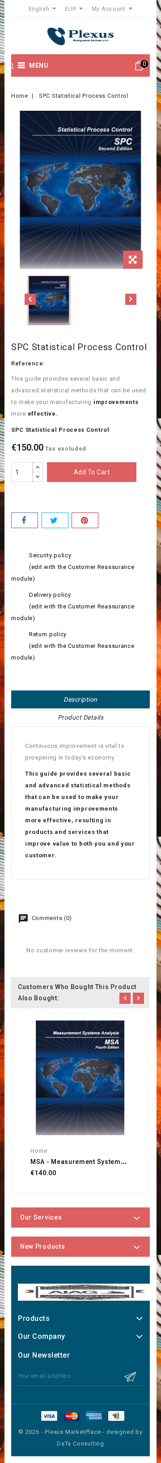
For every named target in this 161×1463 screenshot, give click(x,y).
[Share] (25, 520)
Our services (41, 1217)
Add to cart (92, 472)
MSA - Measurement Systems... (80, 1161)
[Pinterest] (85, 520)
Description (80, 699)
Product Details (81, 717)
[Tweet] (55, 520)
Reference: (28, 363)
